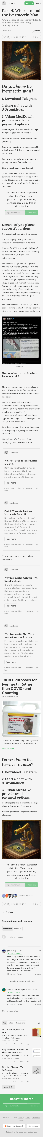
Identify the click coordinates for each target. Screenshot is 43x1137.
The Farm (5, 696)
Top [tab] (4, 1023)
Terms (28, 1118)
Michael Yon (22, 366)
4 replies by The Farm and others (22, 981)
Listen (37, 31)
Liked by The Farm (15, 953)
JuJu (8, 950)
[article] (21, 1036)
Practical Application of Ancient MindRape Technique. (14, 1036)
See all (7, 1087)
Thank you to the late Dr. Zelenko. (16, 1055)
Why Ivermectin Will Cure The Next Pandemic (15, 1051)
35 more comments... (10, 1011)
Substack (9, 1132)
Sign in (38, 3)
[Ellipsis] (40, 950)
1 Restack (29, 896)
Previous (9, 912)
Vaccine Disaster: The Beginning (13, 1068)
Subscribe (29, 3)
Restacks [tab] (17, 929)
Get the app (33, 1126)
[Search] (38, 1023)
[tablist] (12, 928)
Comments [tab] (7, 929)
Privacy (21, 1118)
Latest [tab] (10, 1023)
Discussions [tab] (20, 1023)
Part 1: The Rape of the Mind (13, 1031)
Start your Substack (15, 1126)
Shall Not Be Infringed (16, 989)
